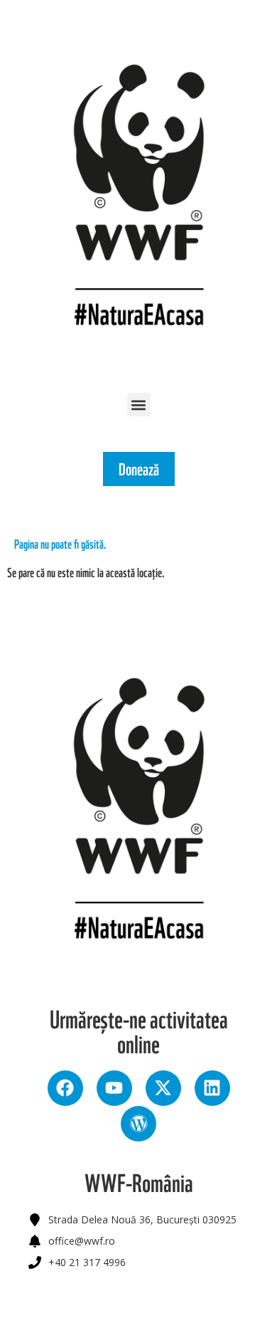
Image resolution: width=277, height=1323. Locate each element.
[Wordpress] (138, 1124)
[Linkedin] (212, 1088)
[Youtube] (114, 1088)
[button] (139, 404)
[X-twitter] (163, 1088)
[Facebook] (65, 1088)
